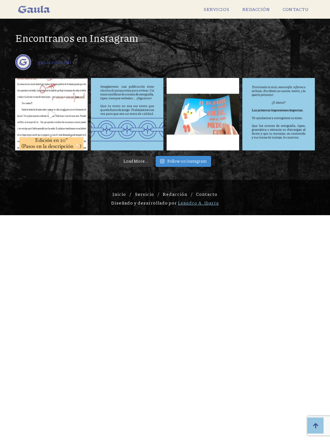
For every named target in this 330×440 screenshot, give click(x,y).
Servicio (144, 194)
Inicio (119, 194)
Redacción (256, 9)
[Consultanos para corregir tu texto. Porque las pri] (278, 114)
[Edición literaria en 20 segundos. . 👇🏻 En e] (51, 114)
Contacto (295, 9)
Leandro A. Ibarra (198, 202)
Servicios (216, 9)
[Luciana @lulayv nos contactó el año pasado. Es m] (203, 114)
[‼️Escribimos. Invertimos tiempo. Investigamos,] (127, 114)
